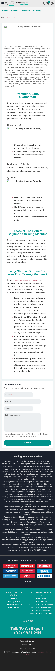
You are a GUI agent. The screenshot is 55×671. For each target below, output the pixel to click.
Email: (8, 408)
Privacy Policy (10, 436)
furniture (26, 10)
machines (15, 10)
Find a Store (41, 598)
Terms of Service (27, 436)
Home (3, 17)
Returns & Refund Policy (41, 607)
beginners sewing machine (26, 280)
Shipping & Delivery (27, 641)
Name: (8, 394)
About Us (14, 598)
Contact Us (41, 595)
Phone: (8, 401)
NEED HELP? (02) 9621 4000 (41, 604)
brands (5, 10)
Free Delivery (13, 607)
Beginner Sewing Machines (41, 613)
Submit (27, 442)
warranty (37, 10)
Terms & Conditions (14, 604)
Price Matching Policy (41, 610)
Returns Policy (28, 645)
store (34, 479)
